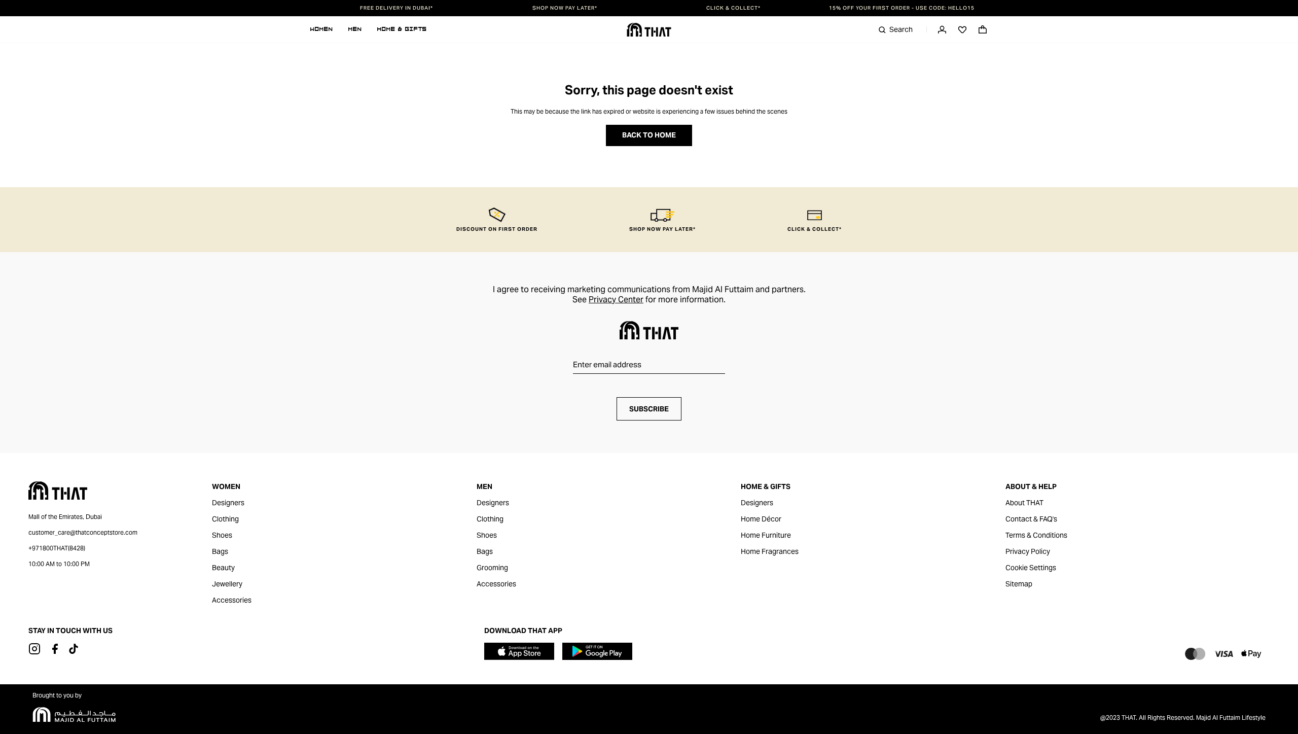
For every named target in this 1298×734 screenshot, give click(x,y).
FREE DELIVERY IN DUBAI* (396, 8)
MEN (355, 29)
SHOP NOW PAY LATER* (564, 8)
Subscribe (649, 408)
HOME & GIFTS (402, 29)
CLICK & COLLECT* (733, 8)
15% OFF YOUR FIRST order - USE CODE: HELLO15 (902, 8)
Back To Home (649, 134)
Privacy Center (616, 299)
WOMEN (321, 29)
